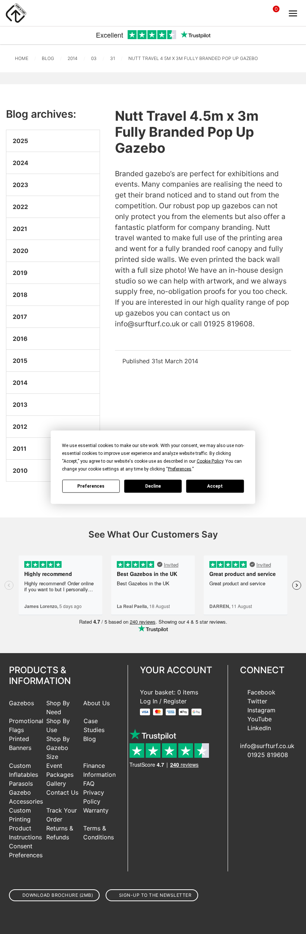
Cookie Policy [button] (210, 460)
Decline (153, 486)
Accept (215, 486)
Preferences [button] (179, 468)
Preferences (90, 486)
